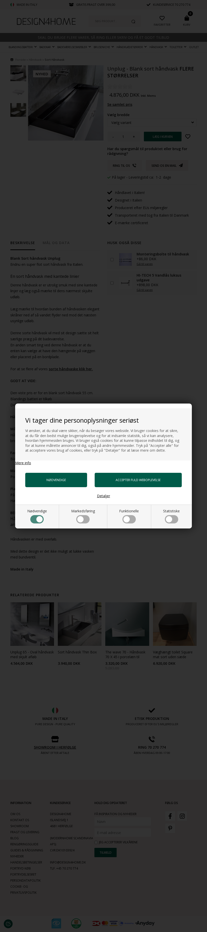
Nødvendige (37, 511)
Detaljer (103, 495)
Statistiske (171, 511)
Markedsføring (83, 511)
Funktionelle (129, 511)
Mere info (23, 462)
